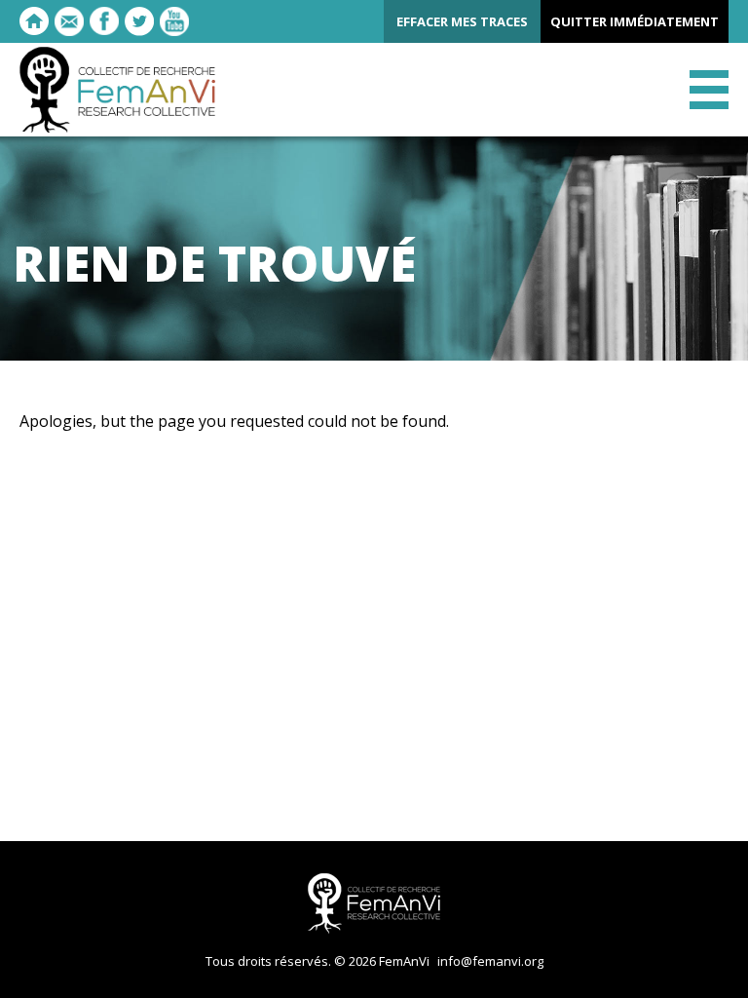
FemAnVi (117, 90)
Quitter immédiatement (634, 21)
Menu (709, 89)
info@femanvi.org (490, 961)
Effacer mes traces (462, 21)
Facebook (104, 21)
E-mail (69, 21)
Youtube (174, 21)
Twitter (139, 21)
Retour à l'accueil (34, 21)
